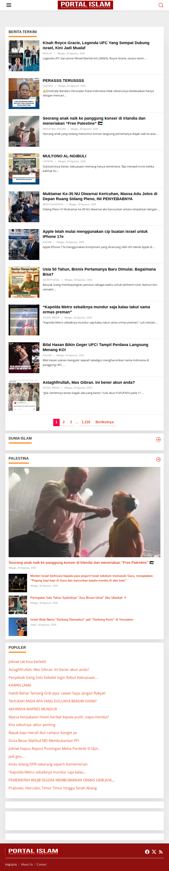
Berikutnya (105, 422)
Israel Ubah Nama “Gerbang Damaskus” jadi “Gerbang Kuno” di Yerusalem (81, 619)
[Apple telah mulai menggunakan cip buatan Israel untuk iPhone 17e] (154, 247)
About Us (27, 864)
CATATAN (48, 86)
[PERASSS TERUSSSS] (65, 95)
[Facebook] (147, 852)
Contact (42, 864)
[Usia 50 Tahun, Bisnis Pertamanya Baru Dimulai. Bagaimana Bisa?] (55, 289)
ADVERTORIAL (51, 279)
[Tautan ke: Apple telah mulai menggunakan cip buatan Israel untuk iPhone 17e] (24, 244)
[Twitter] (154, 852)
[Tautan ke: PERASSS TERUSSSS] (24, 93)
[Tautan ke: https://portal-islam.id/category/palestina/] (158, 459)
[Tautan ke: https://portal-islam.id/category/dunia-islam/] (158, 439)
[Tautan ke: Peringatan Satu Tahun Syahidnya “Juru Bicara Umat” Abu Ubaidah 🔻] (18, 604)
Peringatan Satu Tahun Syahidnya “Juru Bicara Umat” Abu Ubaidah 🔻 (78, 597)
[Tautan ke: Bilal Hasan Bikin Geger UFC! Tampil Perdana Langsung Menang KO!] (24, 357)
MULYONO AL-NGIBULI (64, 156)
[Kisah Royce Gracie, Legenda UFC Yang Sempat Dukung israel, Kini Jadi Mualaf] (145, 58)
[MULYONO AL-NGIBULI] (58, 171)
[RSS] (161, 852)
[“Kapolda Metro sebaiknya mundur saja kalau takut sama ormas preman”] (157, 322)
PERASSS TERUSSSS (63, 80)
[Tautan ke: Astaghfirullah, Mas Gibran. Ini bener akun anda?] (24, 395)
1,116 (86, 422)
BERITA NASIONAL (53, 204)
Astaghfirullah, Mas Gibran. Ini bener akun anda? (89, 382)
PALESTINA (49, 129)
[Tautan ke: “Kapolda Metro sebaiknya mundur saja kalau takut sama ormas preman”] (24, 319)
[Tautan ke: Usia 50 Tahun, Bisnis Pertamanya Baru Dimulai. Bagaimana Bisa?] (24, 281)
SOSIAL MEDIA (51, 317)
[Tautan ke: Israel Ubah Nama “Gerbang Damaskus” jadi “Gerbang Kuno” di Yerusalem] (18, 626)
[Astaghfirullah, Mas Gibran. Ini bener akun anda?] (142, 393)
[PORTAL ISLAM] (85, 4)
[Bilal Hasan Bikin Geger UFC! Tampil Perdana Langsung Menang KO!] (64, 365)
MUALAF (47, 53)
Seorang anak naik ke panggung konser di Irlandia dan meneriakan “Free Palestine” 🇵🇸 (81, 562)
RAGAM (61, 129)
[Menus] (8, 5)
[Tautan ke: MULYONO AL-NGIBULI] (24, 168)
